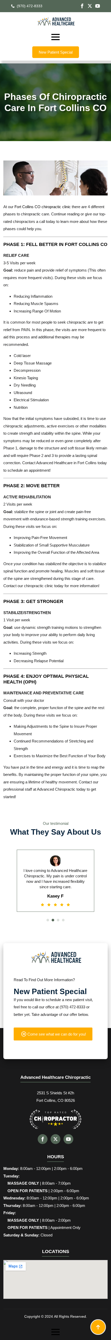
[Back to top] (98, 1327)
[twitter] (90, 6)
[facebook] (82, 6)
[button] (47, 920)
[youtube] (97, 6)
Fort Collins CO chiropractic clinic (42, 207)
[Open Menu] (55, 37)
